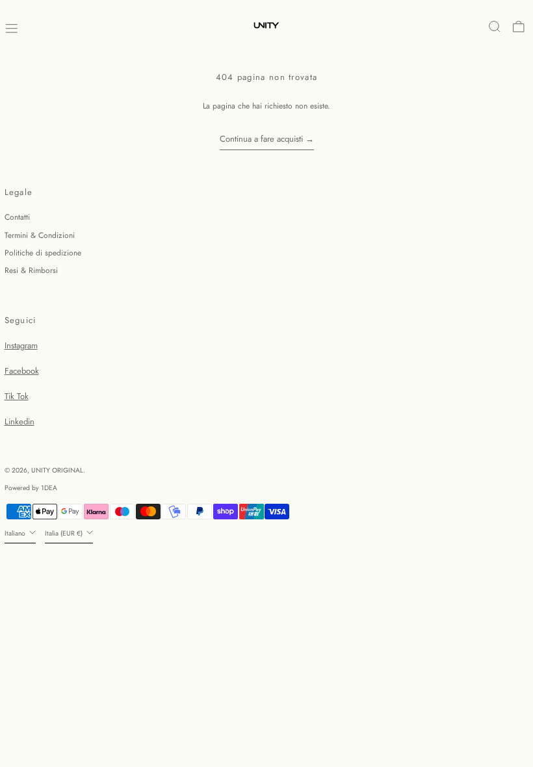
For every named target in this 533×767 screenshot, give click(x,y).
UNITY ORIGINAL (57, 470)
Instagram (21, 345)
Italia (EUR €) (64, 533)
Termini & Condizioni (40, 235)
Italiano (16, 533)
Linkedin (19, 421)
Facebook (22, 371)
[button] (494, 27)
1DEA (49, 488)
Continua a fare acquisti (261, 139)
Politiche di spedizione (43, 253)
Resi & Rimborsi (31, 270)
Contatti (17, 217)
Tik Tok (17, 396)
